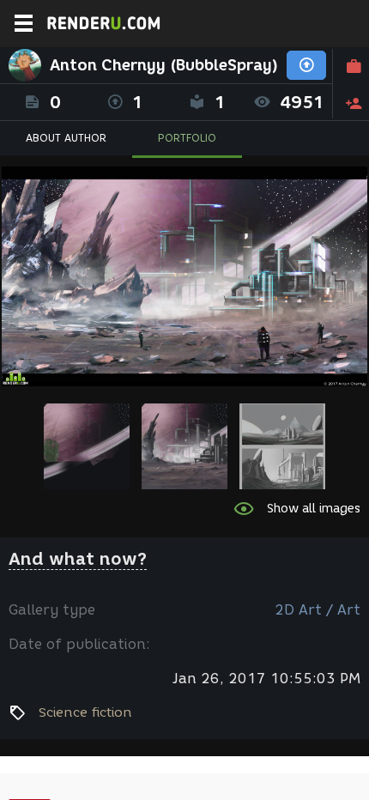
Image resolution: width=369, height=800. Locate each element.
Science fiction (85, 712)
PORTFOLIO (187, 137)
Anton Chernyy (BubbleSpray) (164, 65)
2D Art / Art (317, 610)
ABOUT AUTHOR (66, 137)
